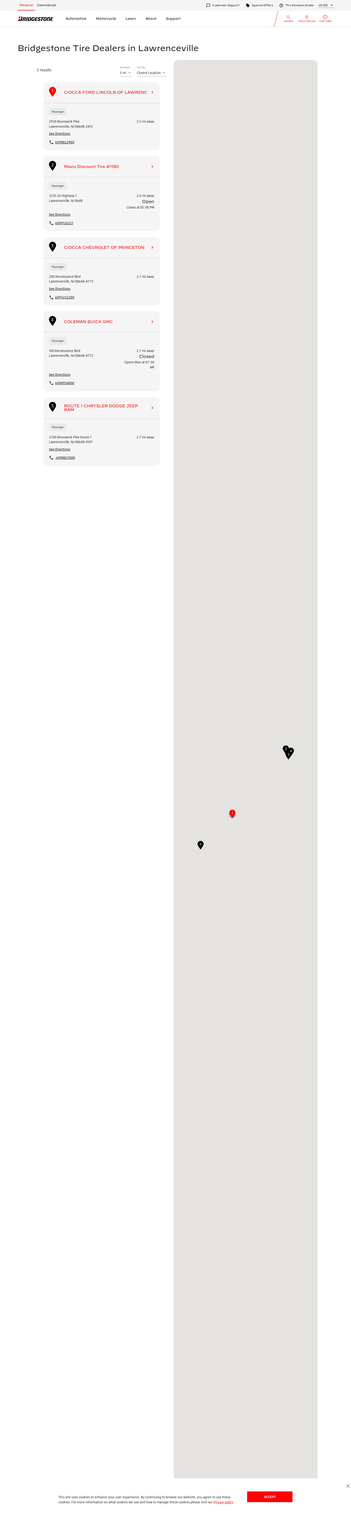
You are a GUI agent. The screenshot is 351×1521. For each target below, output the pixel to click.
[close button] (348, 1486)
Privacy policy (223, 1502)
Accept (270, 1497)
